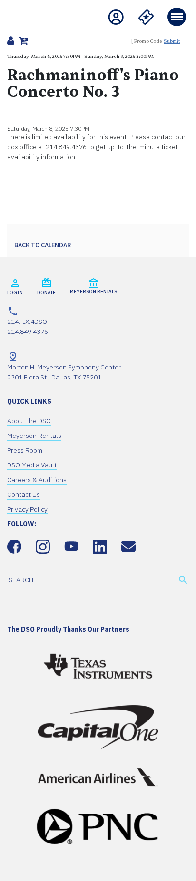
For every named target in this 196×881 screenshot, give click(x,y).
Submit (172, 41)
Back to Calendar (42, 245)
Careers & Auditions (37, 479)
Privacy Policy (27, 509)
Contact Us (23, 494)
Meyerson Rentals (34, 435)
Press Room (24, 450)
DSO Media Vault (32, 465)
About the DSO (29, 421)
